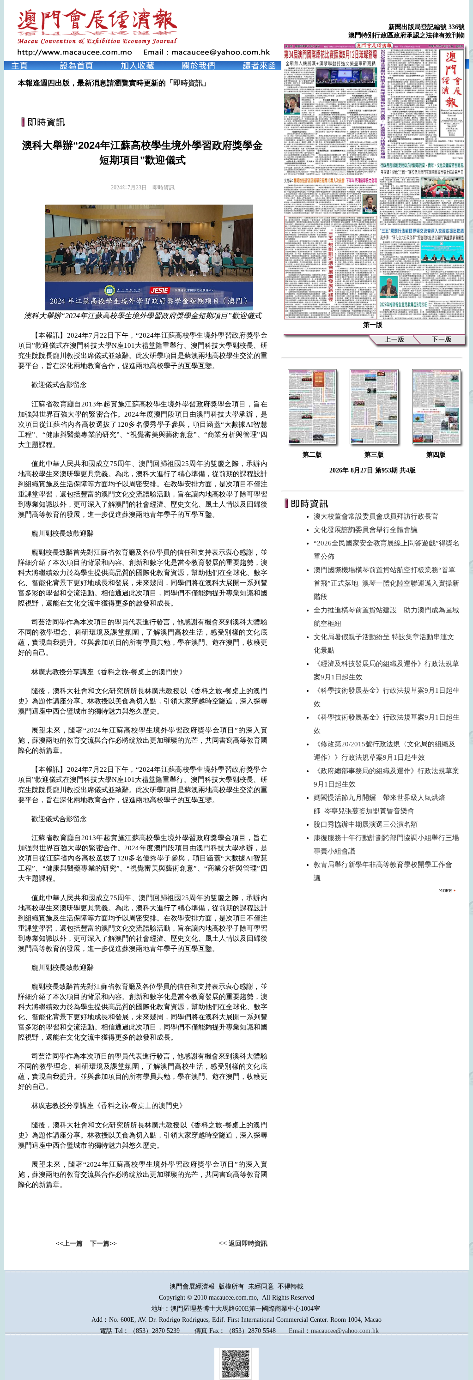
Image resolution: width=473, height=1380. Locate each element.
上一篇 (73, 1243)
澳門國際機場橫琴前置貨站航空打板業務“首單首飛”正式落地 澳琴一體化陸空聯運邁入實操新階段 (386, 583)
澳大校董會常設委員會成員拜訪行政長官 (378, 516)
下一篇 (99, 1243)
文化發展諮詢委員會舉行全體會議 (367, 529)
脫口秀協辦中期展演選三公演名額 (367, 824)
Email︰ (300, 1330)
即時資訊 (188, 83)
